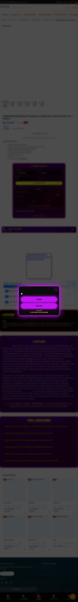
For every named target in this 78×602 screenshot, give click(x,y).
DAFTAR (39, 306)
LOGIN (39, 299)
